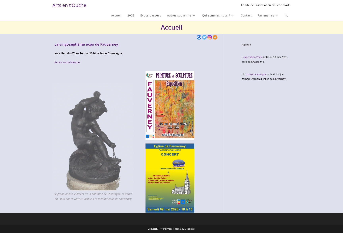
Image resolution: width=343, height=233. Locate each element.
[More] (215, 37)
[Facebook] (199, 37)
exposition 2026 (252, 57)
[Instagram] (209, 37)
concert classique (256, 74)
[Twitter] (204, 37)
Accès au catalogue (67, 62)
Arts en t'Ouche (69, 5)
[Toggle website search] (286, 15)
